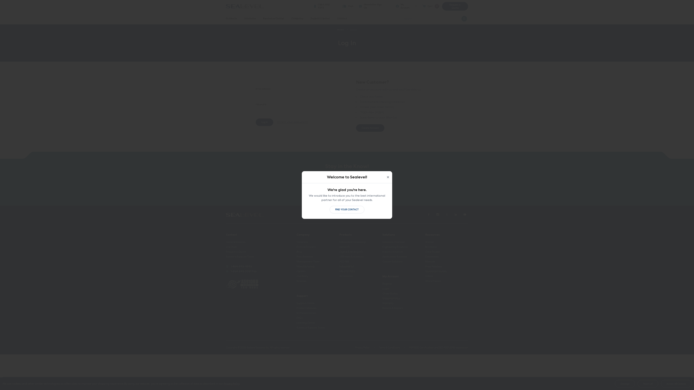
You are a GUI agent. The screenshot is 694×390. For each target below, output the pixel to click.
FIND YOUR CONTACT (347, 209)
